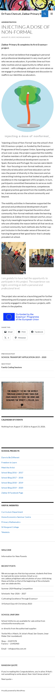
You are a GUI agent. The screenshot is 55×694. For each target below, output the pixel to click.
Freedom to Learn (9, 462)
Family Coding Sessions (11, 365)
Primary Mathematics (10, 522)
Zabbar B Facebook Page (12, 493)
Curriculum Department (12, 512)
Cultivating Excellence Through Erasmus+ (19, 598)
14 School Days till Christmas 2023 (16, 603)
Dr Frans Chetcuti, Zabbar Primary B (21, 13)
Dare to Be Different (10, 457)
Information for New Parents (14, 556)
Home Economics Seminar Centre (16, 517)
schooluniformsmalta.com (12, 623)
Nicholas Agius (23, 37)
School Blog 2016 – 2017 (12, 472)
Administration (8, 22)
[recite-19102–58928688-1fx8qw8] (22, 395)
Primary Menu (51, 13)
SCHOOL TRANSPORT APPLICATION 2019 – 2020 (23, 355)
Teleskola (5, 532)
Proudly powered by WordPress (13, 691)
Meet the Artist (8, 467)
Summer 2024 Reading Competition (17, 588)
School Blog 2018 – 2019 (12, 482)
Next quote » (6, 679)
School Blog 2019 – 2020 (12, 488)
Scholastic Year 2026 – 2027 (13, 593)
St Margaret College (10, 527)
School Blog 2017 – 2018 (12, 477)
